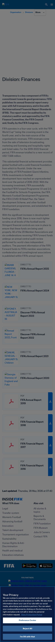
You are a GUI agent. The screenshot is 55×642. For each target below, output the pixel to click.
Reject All (27, 628)
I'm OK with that (27, 636)
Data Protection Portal (31, 614)
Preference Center (27, 620)
